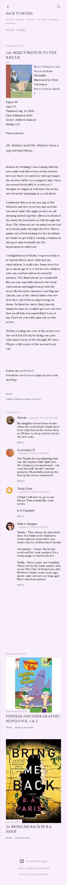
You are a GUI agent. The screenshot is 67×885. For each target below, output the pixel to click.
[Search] (59, 5)
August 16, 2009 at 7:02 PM (43, 417)
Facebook (29, 375)
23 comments (22, 837)
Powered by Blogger (36, 861)
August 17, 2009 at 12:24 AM (34, 491)
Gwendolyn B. (26, 450)
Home (10, 30)
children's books (22, 399)
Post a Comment (24, 727)
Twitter (28, 370)
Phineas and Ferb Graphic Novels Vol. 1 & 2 (33, 718)
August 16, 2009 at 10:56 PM (34, 453)
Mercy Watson (43, 89)
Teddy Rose (24, 488)
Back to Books (19, 13)
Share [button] (9, 393)
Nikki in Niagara (27, 524)
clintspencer (43, 868)
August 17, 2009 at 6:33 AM (33, 527)
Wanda (21, 417)
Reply (20, 442)
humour (36, 399)
